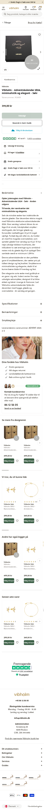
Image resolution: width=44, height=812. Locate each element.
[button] (22, 153)
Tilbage (7, 22)
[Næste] (40, 52)
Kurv (39, 8)
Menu (3, 9)
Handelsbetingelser (35, 806)
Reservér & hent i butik (22, 123)
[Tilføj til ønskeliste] (39, 34)
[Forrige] (3, 52)
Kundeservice (9, 79)
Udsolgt (22, 115)
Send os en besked (12, 408)
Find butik (26, 9)
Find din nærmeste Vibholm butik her (22, 738)
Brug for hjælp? (35, 22)
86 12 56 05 (11, 405)
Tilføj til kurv (9, 461)
